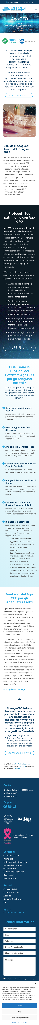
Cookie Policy (15, 1022)
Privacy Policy (24, 1022)
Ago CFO (22, 766)
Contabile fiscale (11, 855)
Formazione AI (9, 878)
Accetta (19, 1006)
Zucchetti (16, 769)
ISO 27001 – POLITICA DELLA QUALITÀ (13, 911)
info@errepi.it (28, 2)
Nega (19, 1012)
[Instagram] (9, 806)
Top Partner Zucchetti (22, 764)
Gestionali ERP (9, 868)
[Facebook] (5, 806)
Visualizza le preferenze (20, 1017)
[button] (36, 983)
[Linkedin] (14, 806)
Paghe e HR (8, 858)
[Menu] (36, 9)
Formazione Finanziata (13, 871)
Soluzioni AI (8, 875)
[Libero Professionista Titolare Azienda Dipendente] (19, 947)
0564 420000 (13, 2)
